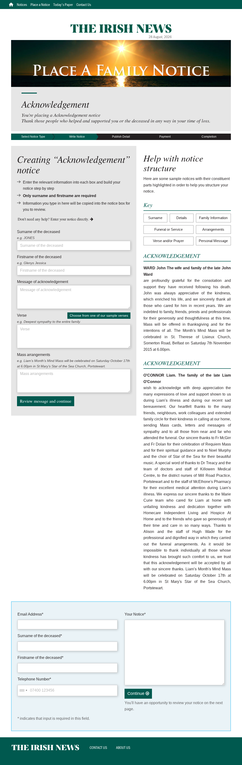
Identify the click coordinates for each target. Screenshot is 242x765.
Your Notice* (135, 614)
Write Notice (77, 136)
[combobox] (23, 690)
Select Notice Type (33, 136)
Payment (165, 136)
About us (123, 747)
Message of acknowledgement (42, 282)
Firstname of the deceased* (40, 658)
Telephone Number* (34, 679)
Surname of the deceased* (39, 636)
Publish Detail (121, 136)
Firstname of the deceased (39, 257)
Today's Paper (63, 4)
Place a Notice (40, 4)
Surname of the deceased (38, 232)
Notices (22, 4)
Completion (209, 136)
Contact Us (83, 4)
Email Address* (30, 614)
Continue (136, 693)
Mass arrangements (33, 355)
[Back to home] (121, 28)
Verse (22, 315)
